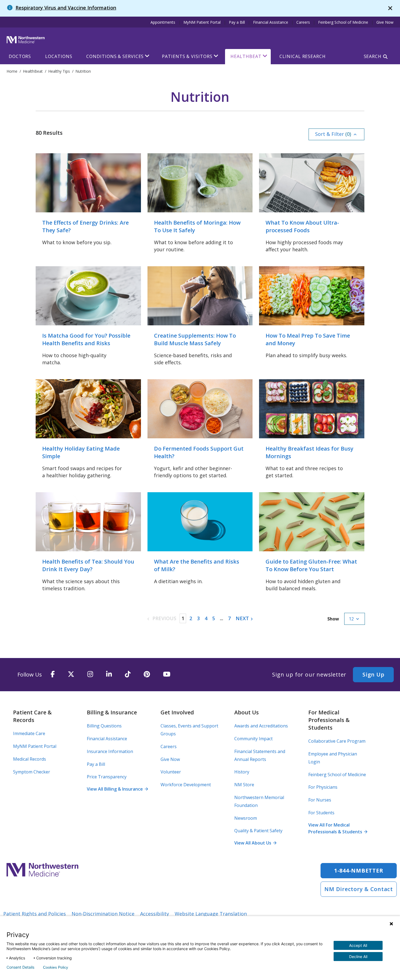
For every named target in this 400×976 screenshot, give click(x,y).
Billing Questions (104, 726)
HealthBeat (245, 56)
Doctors (20, 56)
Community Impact (253, 739)
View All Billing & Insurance (117, 789)
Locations (58, 56)
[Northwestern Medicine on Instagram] (90, 674)
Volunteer (171, 772)
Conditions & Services (115, 56)
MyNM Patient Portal (202, 22)
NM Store (244, 785)
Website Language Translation (211, 913)
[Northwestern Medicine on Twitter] (71, 674)
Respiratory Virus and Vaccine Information (66, 7)
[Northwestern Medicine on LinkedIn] (109, 674)
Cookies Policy (55, 967)
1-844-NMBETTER (358, 870)
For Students (321, 813)
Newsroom (245, 818)
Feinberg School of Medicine (343, 22)
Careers (303, 22)
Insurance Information (110, 751)
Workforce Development (186, 785)
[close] (390, 8)
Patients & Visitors (187, 56)
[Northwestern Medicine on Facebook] (52, 674)
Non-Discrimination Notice (103, 913)
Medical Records (29, 759)
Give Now (384, 22)
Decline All (358, 956)
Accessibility (154, 913)
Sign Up (373, 674)
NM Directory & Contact (358, 889)
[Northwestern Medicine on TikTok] (127, 674)
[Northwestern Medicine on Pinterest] (146, 674)
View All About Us (255, 843)
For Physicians (322, 787)
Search (372, 56)
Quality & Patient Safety (258, 831)
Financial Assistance (270, 22)
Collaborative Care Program (336, 741)
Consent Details (20, 967)
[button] (336, 134)
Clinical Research (302, 56)
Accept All (358, 945)
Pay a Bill (237, 22)
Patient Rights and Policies (34, 913)
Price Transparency (107, 777)
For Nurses (319, 800)
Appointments (162, 22)
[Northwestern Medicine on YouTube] (166, 674)
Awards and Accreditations (261, 726)
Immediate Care (29, 733)
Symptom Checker (31, 772)
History (241, 772)
